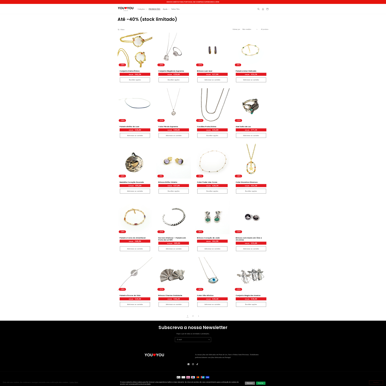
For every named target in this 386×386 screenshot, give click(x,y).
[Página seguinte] (198, 316)
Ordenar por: (236, 29)
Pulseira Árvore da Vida (130, 296)
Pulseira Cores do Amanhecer (133, 238)
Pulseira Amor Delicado (246, 71)
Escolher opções (135, 80)
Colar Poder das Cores (207, 182)
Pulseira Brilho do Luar (129, 127)
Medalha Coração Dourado (132, 182)
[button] (142, 9)
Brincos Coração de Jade (208, 238)
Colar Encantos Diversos (247, 182)
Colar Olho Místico (205, 296)
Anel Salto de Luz (243, 127)
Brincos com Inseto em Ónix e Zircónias (249, 239)
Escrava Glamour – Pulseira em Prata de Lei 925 (172, 239)
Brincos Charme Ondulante (170, 296)
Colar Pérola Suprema (168, 127)
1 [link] (187, 316)
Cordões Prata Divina (206, 127)
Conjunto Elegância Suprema (171, 71)
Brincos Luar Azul (204, 71)
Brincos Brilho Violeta (167, 182)
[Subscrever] (209, 339)
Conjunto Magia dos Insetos (248, 296)
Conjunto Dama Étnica (129, 71)
